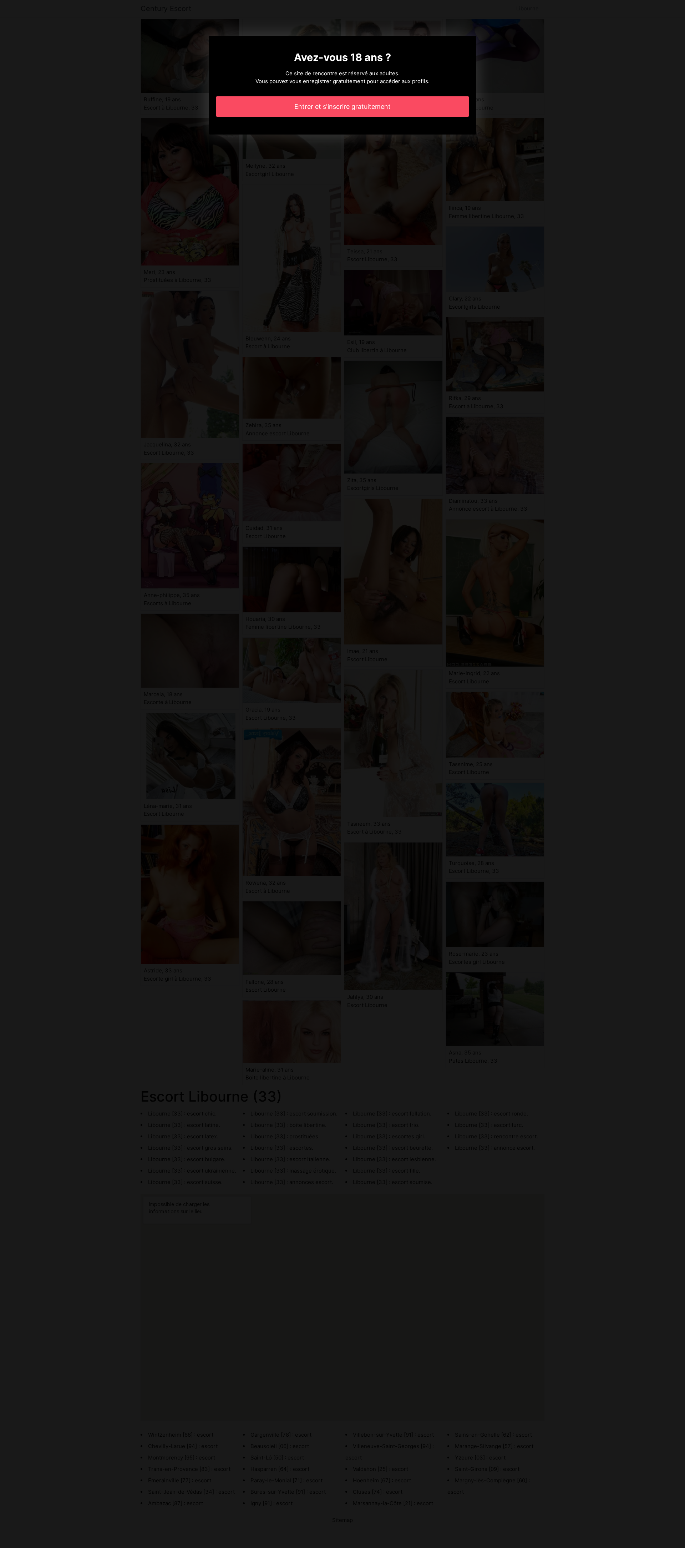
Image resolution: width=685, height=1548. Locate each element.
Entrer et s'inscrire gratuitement (342, 106)
